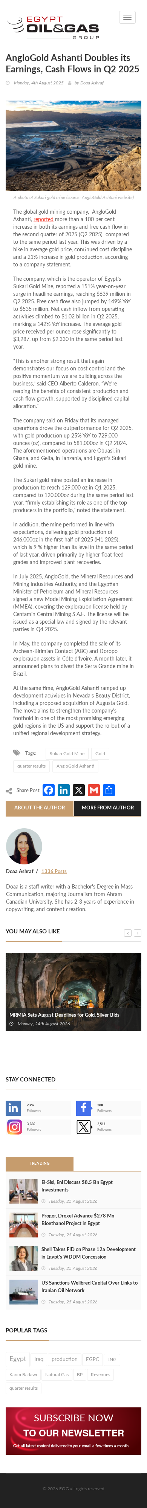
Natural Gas (57, 1374)
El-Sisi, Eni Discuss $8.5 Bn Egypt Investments (77, 1186)
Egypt (17, 1359)
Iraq (38, 1359)
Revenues (100, 1374)
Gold (100, 753)
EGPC (92, 1359)
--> (6, 1127)
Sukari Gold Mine (67, 753)
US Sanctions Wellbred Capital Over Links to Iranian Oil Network (89, 1287)
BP (80, 1374)
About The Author (39, 808)
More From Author (108, 808)
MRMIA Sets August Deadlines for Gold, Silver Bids (64, 1015)
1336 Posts (54, 871)
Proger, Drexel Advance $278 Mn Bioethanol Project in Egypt (77, 1220)
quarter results (31, 766)
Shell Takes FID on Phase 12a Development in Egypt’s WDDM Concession (88, 1253)
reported (44, 219)
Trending (39, 1163)
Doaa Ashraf (92, 83)
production (65, 1359)
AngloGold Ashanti (75, 766)
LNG (111, 1359)
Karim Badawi (23, 1374)
